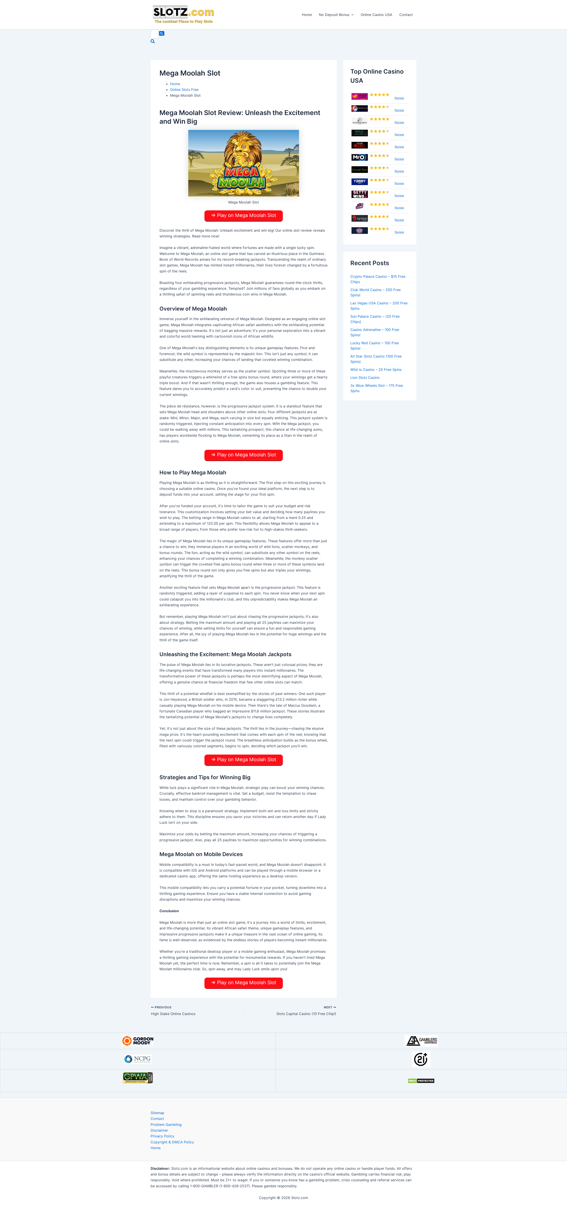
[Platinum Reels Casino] (359, 120)
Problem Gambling (166, 1124)
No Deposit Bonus (334, 14)
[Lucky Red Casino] (359, 145)
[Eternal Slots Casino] (359, 169)
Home (307, 14)
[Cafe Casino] (359, 206)
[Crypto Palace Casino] (359, 108)
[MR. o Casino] (359, 157)
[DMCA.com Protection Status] (421, 1081)
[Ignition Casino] (359, 218)
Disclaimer (159, 1130)
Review (399, 98)
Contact (406, 14)
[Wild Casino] (359, 133)
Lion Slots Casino (365, 377)
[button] (351, 14)
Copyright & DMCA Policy (172, 1142)
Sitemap (157, 1113)
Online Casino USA (376, 14)
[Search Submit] (161, 33)
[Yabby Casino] (359, 181)
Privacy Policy (162, 1136)
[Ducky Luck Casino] (359, 96)
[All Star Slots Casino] (359, 230)
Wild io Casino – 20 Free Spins (376, 369)
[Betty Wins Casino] (359, 194)
